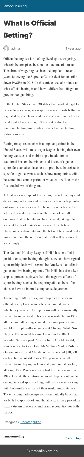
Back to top (73, 438)
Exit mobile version (42, 451)
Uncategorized (30, 422)
